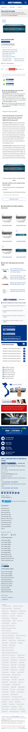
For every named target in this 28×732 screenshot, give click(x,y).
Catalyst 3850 (5, 682)
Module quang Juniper (14, 711)
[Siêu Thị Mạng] (14, 3)
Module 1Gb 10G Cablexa (7, 592)
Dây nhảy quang (5, 665)
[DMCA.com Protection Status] (5, 566)
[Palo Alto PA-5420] (7, 219)
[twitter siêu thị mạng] (5, 493)
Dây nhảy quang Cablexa (7, 582)
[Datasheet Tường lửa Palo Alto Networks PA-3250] (24, 351)
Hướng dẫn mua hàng (6, 522)
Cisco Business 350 (15, 699)
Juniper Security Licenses (17, 697)
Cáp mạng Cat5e (5, 709)
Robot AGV (18, 638)
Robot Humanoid (5, 657)
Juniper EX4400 (5, 677)
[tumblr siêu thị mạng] (19, 493)
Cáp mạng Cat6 (14, 709)
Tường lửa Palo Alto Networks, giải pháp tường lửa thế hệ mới (17, 290)
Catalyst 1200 (13, 665)
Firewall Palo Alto (20, 657)
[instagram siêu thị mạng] (10, 493)
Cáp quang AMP (5, 667)
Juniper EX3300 (13, 682)
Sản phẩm (12, 7)
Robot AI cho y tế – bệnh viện (8, 647)
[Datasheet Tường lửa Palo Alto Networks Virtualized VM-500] (24, 354)
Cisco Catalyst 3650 (5, 546)
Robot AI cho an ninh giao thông (8, 655)
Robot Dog (13, 657)
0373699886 (10, 79)
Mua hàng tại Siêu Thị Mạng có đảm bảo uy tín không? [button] (13, 316)
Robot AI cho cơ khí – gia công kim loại (9, 633)
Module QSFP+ (18, 701)
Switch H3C (13, 613)
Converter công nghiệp (6, 586)
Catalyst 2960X (21, 687)
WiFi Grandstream (5, 623)
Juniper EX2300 (5, 660)
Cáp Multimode (14, 662)
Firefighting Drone (21, 655)
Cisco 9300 (13, 672)
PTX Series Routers (6, 679)
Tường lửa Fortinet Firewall (7, 577)
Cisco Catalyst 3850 (5, 548)
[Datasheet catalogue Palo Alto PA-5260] (14, 344)
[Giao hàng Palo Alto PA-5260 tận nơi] (14, 390)
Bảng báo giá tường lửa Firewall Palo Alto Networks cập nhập (18, 283)
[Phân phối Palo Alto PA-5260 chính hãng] (14, 299)
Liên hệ (3, 528)
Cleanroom (20, 643)
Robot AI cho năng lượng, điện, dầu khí (10, 652)
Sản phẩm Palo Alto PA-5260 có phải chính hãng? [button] (12, 311)
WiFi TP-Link (19, 620)
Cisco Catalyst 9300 (5, 552)
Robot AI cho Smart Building (8, 650)
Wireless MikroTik (13, 611)
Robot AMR (4, 640)
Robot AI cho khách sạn (21, 635)
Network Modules (5, 706)
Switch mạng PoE (5, 588)
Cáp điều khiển (22, 709)
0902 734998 (14, 488)
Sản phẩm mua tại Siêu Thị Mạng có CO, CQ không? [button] (12, 321)
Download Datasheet (6, 526)
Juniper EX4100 (21, 667)
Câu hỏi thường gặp (5, 524)
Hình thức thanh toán (6, 520)
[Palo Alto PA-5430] (21, 219)
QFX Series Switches (16, 674)
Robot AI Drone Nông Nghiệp (8, 638)
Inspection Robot (12, 640)
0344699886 (10, 84)
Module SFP (4, 701)
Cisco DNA (23, 711)
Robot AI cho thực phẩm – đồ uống (9, 628)
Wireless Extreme (5, 613)
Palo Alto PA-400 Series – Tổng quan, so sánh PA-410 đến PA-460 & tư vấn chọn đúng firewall (18, 277)
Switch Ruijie (4, 616)
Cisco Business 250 (6, 699)
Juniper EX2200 (20, 672)
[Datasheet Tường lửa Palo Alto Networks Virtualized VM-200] (24, 356)
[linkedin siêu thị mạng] (13, 493)
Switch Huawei (21, 613)
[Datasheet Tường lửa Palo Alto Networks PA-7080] (24, 349)
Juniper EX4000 (21, 665)
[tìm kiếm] (26, 3)
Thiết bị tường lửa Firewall (7, 560)
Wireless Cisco (12, 704)
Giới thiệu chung (5, 508)
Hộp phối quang (5, 672)
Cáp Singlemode (14, 660)
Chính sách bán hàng (6, 514)
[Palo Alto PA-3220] (21, 250)
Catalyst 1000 (21, 662)
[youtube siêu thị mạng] (8, 493)
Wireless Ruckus (22, 611)
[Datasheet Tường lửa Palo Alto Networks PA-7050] (24, 361)
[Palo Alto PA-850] (21, 234)
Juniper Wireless (5, 687)
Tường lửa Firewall (20, 704)
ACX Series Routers (16, 684)
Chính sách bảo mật (5, 512)
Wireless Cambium (5, 618)
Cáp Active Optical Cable (7, 608)
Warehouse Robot (21, 640)
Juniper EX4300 (20, 692)
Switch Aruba (12, 616)
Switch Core (20, 682)
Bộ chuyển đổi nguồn (6, 606)
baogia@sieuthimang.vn (12, 339)
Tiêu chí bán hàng (5, 510)
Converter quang (14, 670)
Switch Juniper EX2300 (6, 571)
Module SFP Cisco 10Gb (6, 556)
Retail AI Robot (12, 645)
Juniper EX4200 (5, 692)
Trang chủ (3, 7)
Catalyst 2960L (5, 689)
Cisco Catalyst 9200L (6, 550)
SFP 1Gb (23, 699)
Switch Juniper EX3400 (6, 573)
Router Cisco (12, 689)
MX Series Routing (14, 677)
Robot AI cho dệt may (6, 630)
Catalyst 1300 (13, 667)
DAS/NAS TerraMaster (6, 620)
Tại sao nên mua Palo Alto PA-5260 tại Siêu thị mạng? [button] (13, 306)
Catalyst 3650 (21, 679)
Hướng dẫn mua (20, 69)
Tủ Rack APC (13, 623)
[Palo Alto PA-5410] (7, 234)
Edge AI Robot (13, 643)
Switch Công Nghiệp (6, 684)
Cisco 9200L (21, 670)
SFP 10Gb (11, 701)
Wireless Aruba (5, 611)
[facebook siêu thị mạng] (2, 493)
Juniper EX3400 (5, 662)
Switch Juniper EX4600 (6, 575)
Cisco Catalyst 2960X (6, 542)
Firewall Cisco (13, 706)
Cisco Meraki (4, 704)
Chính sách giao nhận (6, 516)
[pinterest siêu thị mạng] (16, 493)
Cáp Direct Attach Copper (18, 606)
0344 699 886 (6, 482)
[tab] (14, 306)
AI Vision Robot (5, 643)
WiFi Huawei (19, 616)
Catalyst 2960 (13, 687)
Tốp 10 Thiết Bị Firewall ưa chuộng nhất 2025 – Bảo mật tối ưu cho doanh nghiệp (18, 270)
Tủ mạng (20, 706)
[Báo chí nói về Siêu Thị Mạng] (14, 419)
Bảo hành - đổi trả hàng (6, 518)
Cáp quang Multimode (6, 579)
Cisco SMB (13, 692)
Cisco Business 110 (14, 694)
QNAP (14, 620)
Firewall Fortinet (22, 660)
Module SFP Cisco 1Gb (6, 554)
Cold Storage (4, 645)
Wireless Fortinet (17, 608)
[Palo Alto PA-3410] (7, 250)
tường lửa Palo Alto (16, 125)
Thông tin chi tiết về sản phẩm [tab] (9, 111)
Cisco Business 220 (6, 697)
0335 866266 (14, 482)
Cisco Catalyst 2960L (6, 544)
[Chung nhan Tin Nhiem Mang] (18, 501)
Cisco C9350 (14, 679)
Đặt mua (13, 69)
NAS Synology (14, 618)
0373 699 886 (6, 488)
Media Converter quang (6, 584)
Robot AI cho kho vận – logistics (8, 625)
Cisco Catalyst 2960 (5, 540)
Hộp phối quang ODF (6, 590)
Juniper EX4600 (5, 670)
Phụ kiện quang (5, 694)
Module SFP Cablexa (6, 674)
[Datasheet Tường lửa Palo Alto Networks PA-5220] (24, 359)
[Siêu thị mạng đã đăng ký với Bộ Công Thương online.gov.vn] (6, 501)
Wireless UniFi (5, 711)
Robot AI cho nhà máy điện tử (8, 635)
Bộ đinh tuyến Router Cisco (7, 558)
